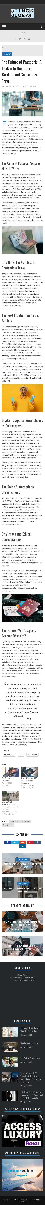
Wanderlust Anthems (29, 1043)
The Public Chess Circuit (30, 1058)
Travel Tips (17, 953)
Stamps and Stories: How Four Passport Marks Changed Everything (22, 923)
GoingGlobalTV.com (25, 1199)
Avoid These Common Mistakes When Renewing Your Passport (22, 947)
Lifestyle (17, 929)
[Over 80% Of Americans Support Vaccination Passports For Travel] (10, 796)
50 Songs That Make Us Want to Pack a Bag (30, 1030)
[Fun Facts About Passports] (10, 772)
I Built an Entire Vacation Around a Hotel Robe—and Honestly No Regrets (31, 1095)
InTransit (7, 54)
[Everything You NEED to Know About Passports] (30, 772)
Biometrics (15, 821)
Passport (26, 821)
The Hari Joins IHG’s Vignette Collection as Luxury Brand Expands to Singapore (30, 1077)
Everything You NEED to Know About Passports (29, 780)
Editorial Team (30, 86)
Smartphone (8, 825)
